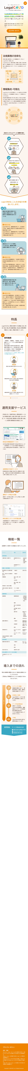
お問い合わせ (15, 30)
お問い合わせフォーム (15, 1039)
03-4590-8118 (15, 1032)
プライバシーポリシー (9, 1047)
